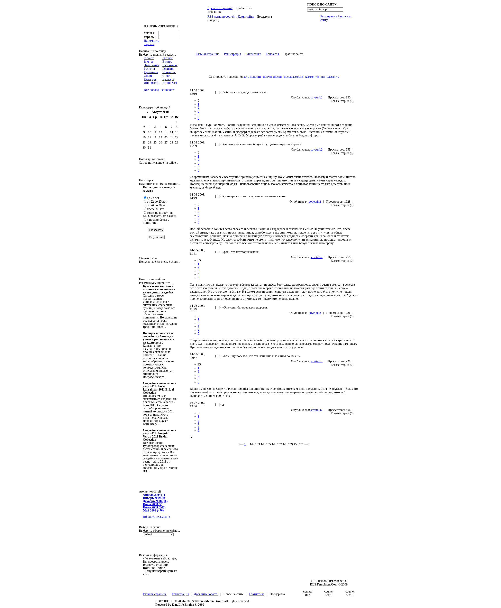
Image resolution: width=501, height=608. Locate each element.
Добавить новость (206, 594)
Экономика (151, 65)
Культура (150, 79)
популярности (272, 76)
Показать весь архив (156, 516)
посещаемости (293, 76)
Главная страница (207, 54)
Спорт (148, 75)
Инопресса (151, 82)
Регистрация (232, 54)
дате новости (252, 76)
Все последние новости (159, 89)
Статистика (253, 54)
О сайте (149, 58)
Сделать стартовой (219, 8)
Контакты (272, 54)
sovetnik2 (317, 97)
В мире (148, 61)
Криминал (151, 72)
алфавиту (333, 76)
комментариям (315, 76)
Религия (149, 68)
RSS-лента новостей (221, 16)
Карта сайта (246, 16)
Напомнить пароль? (151, 42)
